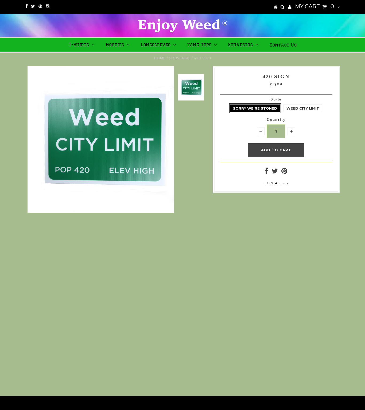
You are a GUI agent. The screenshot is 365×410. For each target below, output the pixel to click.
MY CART (314, 6)
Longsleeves (155, 44)
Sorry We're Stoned (255, 108)
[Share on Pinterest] (284, 172)
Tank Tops (199, 44)
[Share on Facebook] (266, 172)
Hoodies (115, 44)
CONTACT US (276, 183)
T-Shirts (79, 44)
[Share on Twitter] (274, 172)
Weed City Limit (302, 108)
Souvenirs (240, 44)
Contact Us (283, 44)
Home (160, 58)
